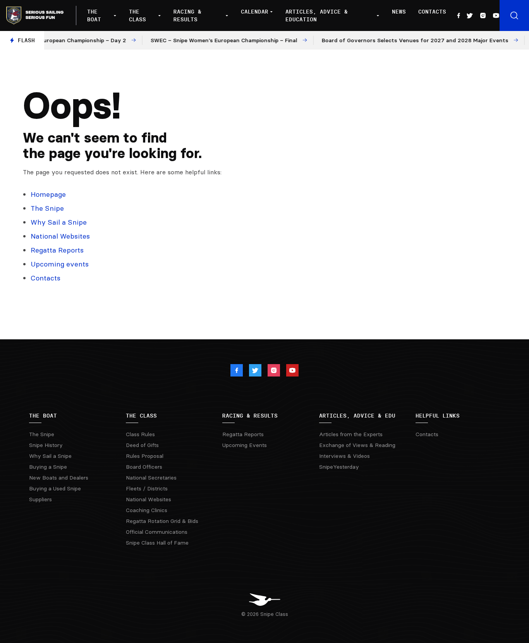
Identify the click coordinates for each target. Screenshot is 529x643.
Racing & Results (187, 15)
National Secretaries (151, 477)
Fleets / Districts (147, 488)
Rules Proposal (144, 455)
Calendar (254, 11)
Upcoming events (60, 264)
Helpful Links (438, 415)
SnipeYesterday (339, 466)
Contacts (432, 11)
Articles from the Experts (351, 434)
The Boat (94, 15)
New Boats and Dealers (58, 477)
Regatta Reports (57, 250)
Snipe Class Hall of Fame (157, 542)
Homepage (48, 194)
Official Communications (156, 531)
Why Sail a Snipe (59, 222)
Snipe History (46, 445)
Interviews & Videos (344, 455)
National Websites (60, 236)
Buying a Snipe (48, 466)
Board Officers (144, 466)
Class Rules (140, 434)
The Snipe (47, 208)
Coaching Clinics (146, 510)
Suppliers (40, 499)
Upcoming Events (244, 445)
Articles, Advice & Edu (357, 415)
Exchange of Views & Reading (357, 445)
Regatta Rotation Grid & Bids (162, 520)
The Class (137, 15)
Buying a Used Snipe (55, 488)
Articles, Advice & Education (316, 15)
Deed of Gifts (142, 445)
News (399, 11)
